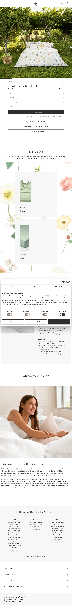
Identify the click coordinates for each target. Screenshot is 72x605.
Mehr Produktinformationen (37, 122)
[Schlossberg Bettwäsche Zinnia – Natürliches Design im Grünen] (36, 43)
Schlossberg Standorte (15, 599)
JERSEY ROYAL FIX (23, 256)
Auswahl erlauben (36, 322)
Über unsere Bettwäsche (42, 127)
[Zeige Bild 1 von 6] (6, 78)
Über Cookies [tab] (59, 287)
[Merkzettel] (57, 3)
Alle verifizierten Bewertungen (36, 557)
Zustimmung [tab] (12, 287)
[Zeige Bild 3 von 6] (30, 78)
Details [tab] (36, 287)
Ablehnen (13, 322)
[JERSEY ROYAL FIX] (24, 238)
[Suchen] (62, 3)
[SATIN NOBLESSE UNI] (25, 191)
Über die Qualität (27, 127)
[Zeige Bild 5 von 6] (54, 78)
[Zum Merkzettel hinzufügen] (63, 85)
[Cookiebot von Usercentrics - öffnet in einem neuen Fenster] (62, 281)
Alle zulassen (59, 322)
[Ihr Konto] (67, 3)
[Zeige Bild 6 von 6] (66, 78)
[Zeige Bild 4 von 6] (42, 78)
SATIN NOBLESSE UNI (24, 209)
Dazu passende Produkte (36, 131)
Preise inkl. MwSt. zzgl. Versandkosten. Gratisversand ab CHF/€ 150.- (45, 116)
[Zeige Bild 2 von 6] (18, 78)
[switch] (27, 314)
